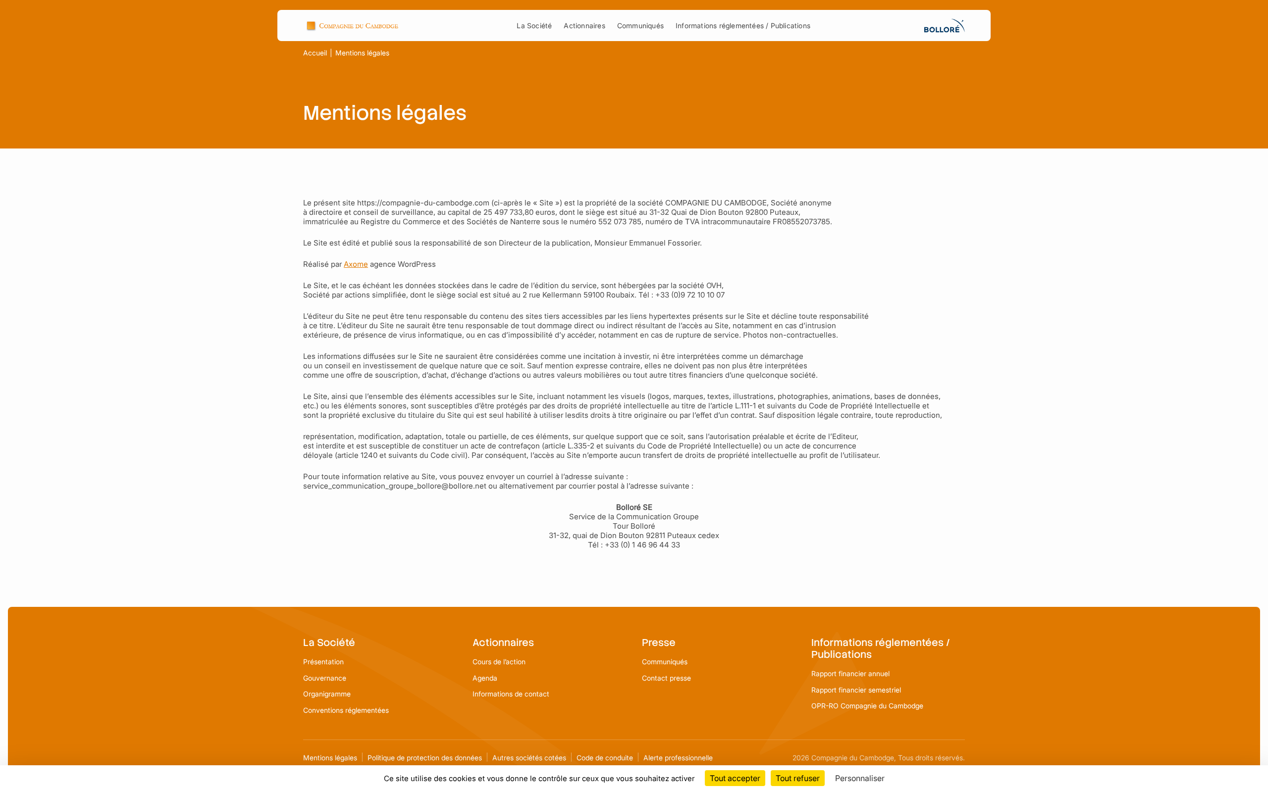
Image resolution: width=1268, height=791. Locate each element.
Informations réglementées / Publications (743, 25)
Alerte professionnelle (678, 757)
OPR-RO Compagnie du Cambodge (867, 705)
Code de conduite (605, 757)
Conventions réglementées (346, 710)
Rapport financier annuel (850, 673)
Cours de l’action (499, 661)
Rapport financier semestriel (856, 690)
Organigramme (327, 694)
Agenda (485, 678)
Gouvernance (324, 678)
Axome (356, 264)
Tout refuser (798, 778)
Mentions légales (330, 757)
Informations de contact (511, 694)
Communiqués (640, 25)
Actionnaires (584, 25)
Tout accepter (735, 778)
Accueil (315, 53)
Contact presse (666, 678)
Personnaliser (860, 778)
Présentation (323, 661)
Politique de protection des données (425, 757)
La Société (534, 25)
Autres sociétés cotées (529, 757)
